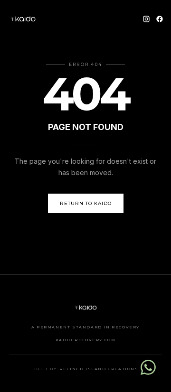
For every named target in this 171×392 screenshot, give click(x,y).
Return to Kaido (86, 203)
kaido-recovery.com (86, 339)
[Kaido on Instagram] (146, 19)
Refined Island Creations (98, 368)
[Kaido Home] (23, 19)
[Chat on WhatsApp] (148, 367)
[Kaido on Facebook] (159, 19)
